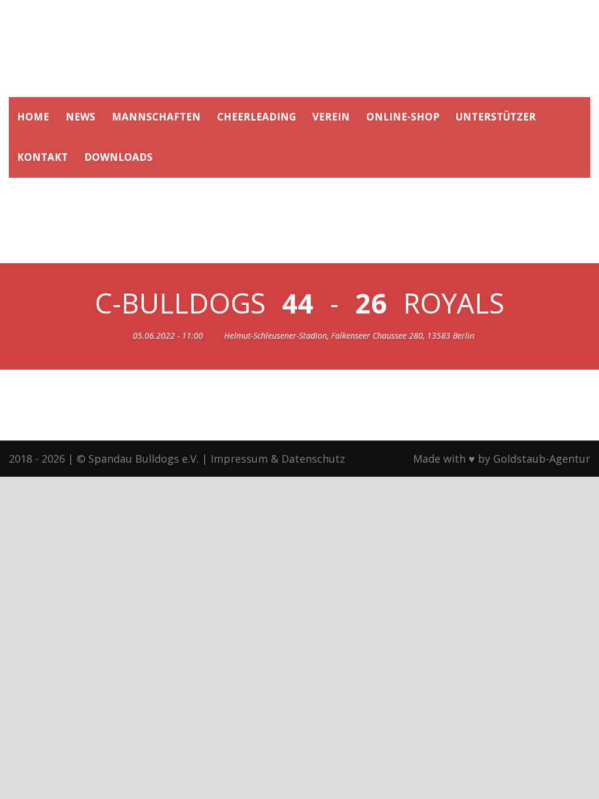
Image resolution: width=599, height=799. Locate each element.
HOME (33, 116)
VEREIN (331, 116)
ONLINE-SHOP (402, 116)
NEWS (80, 116)
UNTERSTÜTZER (496, 116)
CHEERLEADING (256, 116)
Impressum (239, 459)
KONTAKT (42, 157)
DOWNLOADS (118, 157)
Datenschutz (313, 459)
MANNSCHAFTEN (156, 116)
